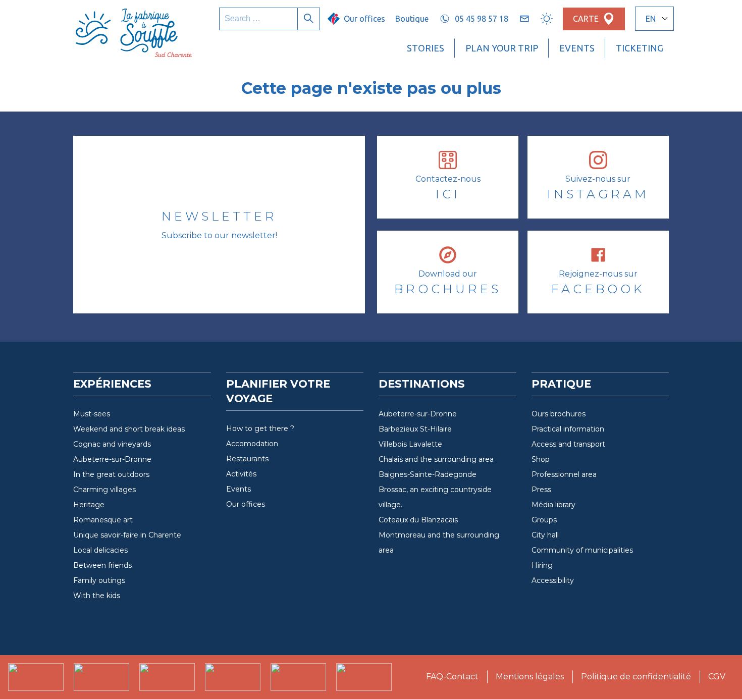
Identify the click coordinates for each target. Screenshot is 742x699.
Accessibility (553, 580)
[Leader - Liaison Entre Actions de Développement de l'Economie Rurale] (298, 677)
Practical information (568, 429)
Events (577, 48)
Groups (544, 519)
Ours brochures (559, 413)
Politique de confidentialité (636, 676)
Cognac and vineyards (112, 444)
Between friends (102, 565)
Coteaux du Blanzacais (418, 519)
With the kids (96, 595)
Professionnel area (564, 474)
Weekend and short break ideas (129, 429)
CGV (716, 676)
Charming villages (104, 489)
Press (541, 489)
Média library (553, 504)
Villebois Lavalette (410, 444)
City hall (545, 535)
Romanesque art (103, 519)
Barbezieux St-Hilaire (415, 429)
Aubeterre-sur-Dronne (112, 459)
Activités (241, 473)
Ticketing (639, 48)
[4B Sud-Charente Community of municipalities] (36, 677)
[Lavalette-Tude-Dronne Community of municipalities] (101, 677)
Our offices (245, 504)
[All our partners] (364, 677)
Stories (425, 48)
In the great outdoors (111, 474)
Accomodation (252, 443)
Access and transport (568, 444)
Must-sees (91, 413)
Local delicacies (100, 550)
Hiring (542, 565)
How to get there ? (260, 428)
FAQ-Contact (452, 676)
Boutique (412, 18)
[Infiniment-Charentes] (167, 677)
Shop (541, 459)
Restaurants (247, 458)
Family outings (99, 580)
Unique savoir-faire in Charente (127, 535)
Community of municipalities (582, 550)
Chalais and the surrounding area (436, 459)
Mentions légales (530, 676)
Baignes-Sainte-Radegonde (427, 474)
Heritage (88, 504)
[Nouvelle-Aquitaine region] (233, 677)
